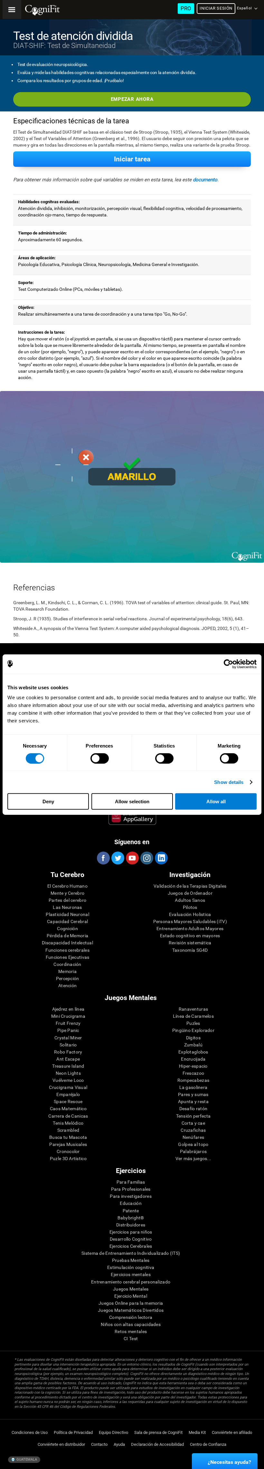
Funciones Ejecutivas (68, 957)
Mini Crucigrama (68, 1016)
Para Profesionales (131, 1189)
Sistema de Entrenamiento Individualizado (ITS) (130, 1253)
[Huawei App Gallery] (132, 818)
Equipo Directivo (113, 1432)
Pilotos (190, 907)
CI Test (131, 1338)
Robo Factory (68, 1051)
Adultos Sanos (190, 900)
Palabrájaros (193, 1151)
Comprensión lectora (130, 1317)
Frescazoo (193, 1073)
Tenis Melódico (68, 1123)
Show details (228, 782)
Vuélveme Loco (68, 1080)
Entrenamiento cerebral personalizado (130, 1281)
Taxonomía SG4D (190, 950)
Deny (48, 801)
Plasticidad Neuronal (67, 914)
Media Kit (197, 1432)
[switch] (99, 758)
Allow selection (132, 801)
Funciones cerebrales (67, 950)
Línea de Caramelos (193, 1016)
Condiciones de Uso (30, 1432)
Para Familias (131, 1182)
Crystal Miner (68, 1037)
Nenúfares (193, 1137)
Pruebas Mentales (130, 1260)
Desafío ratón (193, 1108)
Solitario (68, 1044)
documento (205, 180)
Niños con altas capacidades (131, 1324)
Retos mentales (131, 1331)
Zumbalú (193, 1044)
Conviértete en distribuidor (61, 1444)
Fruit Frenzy (68, 1023)
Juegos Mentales (130, 1289)
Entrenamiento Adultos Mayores (189, 928)
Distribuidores (130, 1224)
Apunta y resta (193, 1101)
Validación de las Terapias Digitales (190, 886)
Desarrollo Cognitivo (131, 1239)
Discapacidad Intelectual (67, 942)
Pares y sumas (193, 1094)
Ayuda (119, 1444)
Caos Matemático (68, 1108)
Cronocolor (68, 1151)
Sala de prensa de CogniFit (158, 1432)
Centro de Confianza (208, 1444)
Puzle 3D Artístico (68, 1158)
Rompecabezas (193, 1080)
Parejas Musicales (68, 1144)
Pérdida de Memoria (67, 935)
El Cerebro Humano (67, 886)
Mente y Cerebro (67, 893)
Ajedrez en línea (68, 1009)
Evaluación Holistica (190, 914)
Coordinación (67, 964)
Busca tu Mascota (68, 1137)
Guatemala (26, 1459)
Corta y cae (193, 1123)
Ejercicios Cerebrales (130, 1246)
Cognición (67, 928)
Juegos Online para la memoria (131, 1303)
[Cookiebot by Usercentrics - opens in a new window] (228, 664)
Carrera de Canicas (68, 1116)
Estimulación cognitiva (130, 1267)
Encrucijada (193, 1059)
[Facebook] (103, 858)
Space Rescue (68, 1101)
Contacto (99, 1444)
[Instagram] (146, 858)
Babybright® (131, 1217)
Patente (131, 1210)
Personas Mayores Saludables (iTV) (190, 921)
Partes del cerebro (67, 900)
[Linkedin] (161, 858)
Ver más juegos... (193, 1158)
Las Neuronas (67, 907)
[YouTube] (132, 858)
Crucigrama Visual (68, 1087)
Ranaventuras (193, 1009)
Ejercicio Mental (130, 1296)
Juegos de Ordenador (190, 893)
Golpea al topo (193, 1144)
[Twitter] (117, 858)
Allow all (216, 801)
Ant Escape (68, 1059)
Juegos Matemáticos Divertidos (131, 1310)
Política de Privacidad (73, 1432)
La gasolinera (193, 1087)
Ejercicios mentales (130, 1274)
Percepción (67, 978)
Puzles (193, 1023)
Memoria (67, 971)
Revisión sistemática (190, 942)
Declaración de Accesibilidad (157, 1444)
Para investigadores (130, 1196)
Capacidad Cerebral (67, 921)
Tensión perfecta (193, 1116)
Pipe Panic (68, 1030)
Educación (131, 1203)
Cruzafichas (193, 1130)
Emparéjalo (68, 1094)
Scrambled (68, 1130)
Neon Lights (68, 1073)
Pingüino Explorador (193, 1030)
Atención (67, 985)
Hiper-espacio (193, 1066)
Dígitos (193, 1037)
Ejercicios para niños (130, 1232)
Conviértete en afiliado (232, 1432)
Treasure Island (68, 1066)
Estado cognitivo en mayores (190, 935)
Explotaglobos (193, 1051)
